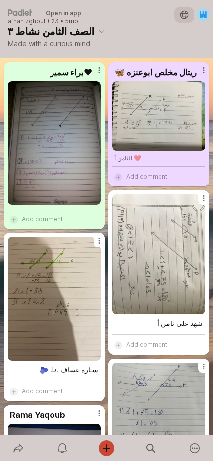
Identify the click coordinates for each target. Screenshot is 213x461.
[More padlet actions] (195, 448)
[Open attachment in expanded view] (54, 143)
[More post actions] (93, 74)
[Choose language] (184, 15)
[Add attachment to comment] (14, 219)
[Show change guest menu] (203, 15)
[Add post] (106, 448)
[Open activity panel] (62, 448)
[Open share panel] (18, 448)
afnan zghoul (26, 21)
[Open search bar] (151, 448)
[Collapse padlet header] (102, 31)
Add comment (42, 219)
